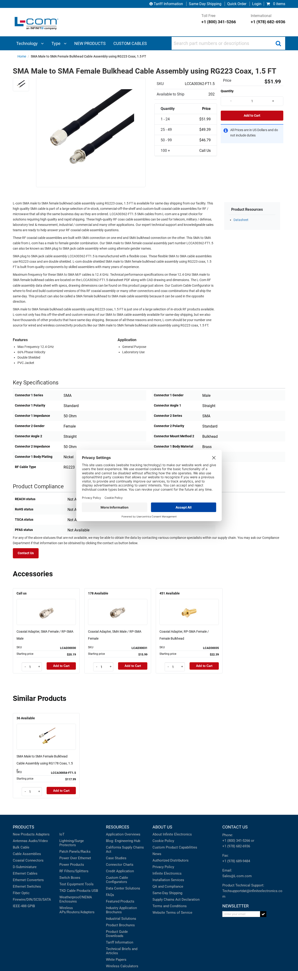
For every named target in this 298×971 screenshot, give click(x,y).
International (268, 19)
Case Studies (116, 858)
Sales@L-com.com (237, 876)
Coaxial (18, 860)
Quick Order (236, 4)
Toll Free (218, 19)
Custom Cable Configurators (117, 880)
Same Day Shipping (205, 4)
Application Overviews (123, 834)
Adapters (43, 834)
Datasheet (241, 220)
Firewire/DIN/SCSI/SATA (32, 899)
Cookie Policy (163, 841)
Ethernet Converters (28, 880)
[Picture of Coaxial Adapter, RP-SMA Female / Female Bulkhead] (189, 605)
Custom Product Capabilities (174, 847)
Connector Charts (119, 864)
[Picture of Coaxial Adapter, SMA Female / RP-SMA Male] (46, 605)
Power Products (71, 864)
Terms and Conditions (169, 906)
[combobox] (228, 43)
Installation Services (168, 880)
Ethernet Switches (27, 886)
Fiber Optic (21, 893)
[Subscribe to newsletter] (263, 914)
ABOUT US (162, 827)
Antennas (20, 841)
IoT (61, 834)
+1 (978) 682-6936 (236, 846)
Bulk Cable (21, 847)
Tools (89, 884)
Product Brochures (120, 925)
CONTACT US (235, 827)
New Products (24, 834)
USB (94, 891)
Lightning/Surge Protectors (71, 843)
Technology (27, 43)
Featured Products (120, 901)
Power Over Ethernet (75, 858)
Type (56, 43)
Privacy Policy (163, 867)
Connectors (34, 860)
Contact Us (26, 553)
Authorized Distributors (170, 860)
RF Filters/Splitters (73, 871)
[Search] (278, 43)
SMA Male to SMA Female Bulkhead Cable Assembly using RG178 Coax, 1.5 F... (45, 763)
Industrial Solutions (121, 919)
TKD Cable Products (75, 891)
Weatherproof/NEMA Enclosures (75, 899)
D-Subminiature (25, 867)
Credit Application (120, 871)
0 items (278, 4)
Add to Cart (252, 116)
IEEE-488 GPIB (24, 906)
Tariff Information (168, 4)
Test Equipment (71, 884)
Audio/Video (38, 841)
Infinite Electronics (167, 873)
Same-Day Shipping (167, 893)
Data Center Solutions (123, 888)
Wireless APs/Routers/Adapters (77, 910)
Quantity (227, 91)
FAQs (110, 895)
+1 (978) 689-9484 (236, 861)
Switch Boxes (69, 878)
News (156, 854)
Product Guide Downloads (117, 934)
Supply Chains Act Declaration (176, 899)
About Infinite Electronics (172, 834)
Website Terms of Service (172, 912)
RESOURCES (117, 827)
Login (256, 4)
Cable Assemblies (27, 854)
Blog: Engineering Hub (123, 841)
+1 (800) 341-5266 (236, 841)
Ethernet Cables (25, 873)
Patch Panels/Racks (75, 851)
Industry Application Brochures (121, 910)
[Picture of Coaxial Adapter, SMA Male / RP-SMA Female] (118, 605)
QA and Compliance (167, 886)
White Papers (116, 959)
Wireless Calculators (122, 966)
